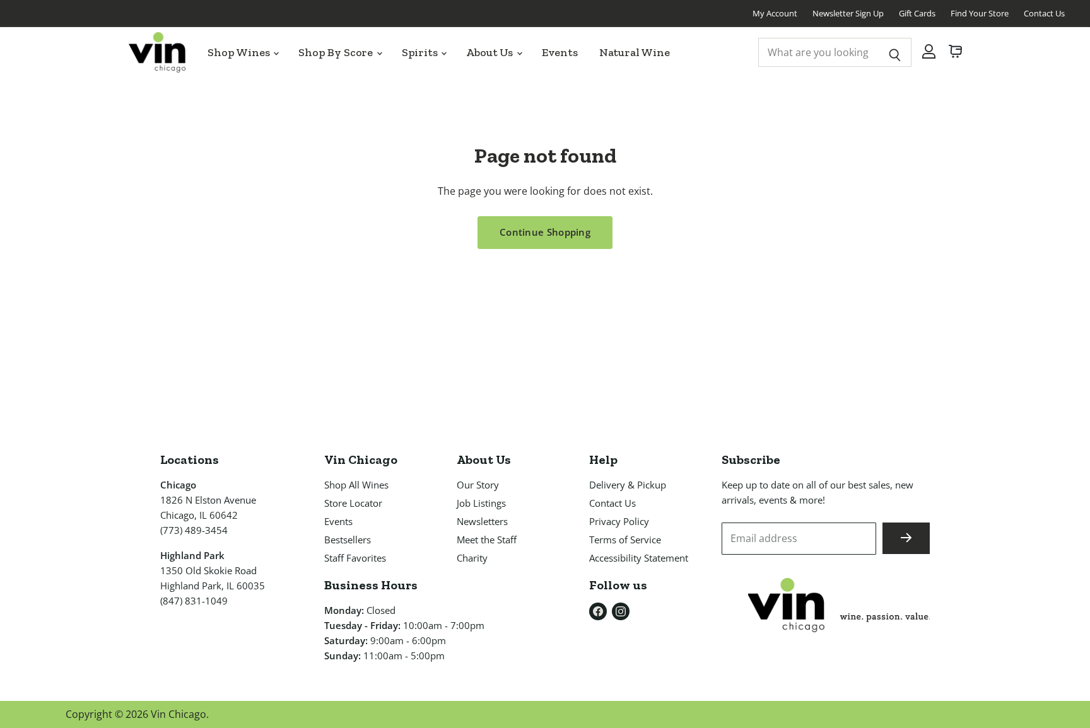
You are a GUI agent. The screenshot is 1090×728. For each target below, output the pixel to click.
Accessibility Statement (638, 558)
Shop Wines (240, 52)
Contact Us (1044, 13)
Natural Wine (634, 52)
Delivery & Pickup (627, 484)
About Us (490, 52)
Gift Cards (917, 13)
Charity (472, 558)
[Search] (894, 52)
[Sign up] (906, 538)
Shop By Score (336, 52)
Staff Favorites (355, 558)
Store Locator (353, 503)
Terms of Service (625, 539)
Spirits (421, 52)
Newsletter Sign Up (848, 13)
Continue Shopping (545, 232)
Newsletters (482, 521)
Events (560, 52)
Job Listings (481, 503)
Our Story (478, 484)
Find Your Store (980, 13)
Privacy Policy (619, 521)
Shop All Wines (356, 484)
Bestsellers (347, 539)
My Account (775, 13)
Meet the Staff (487, 539)
